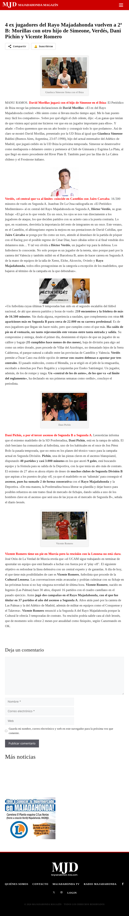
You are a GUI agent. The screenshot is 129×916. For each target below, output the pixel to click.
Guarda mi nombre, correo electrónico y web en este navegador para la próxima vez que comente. (61, 731)
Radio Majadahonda (100, 884)
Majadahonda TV (66, 884)
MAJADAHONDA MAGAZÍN (38, 5)
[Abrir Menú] (121, 5)
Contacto (40, 884)
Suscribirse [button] (43, 46)
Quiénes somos (16, 884)
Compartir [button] (19, 46)
